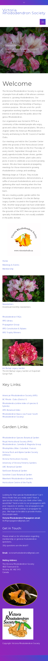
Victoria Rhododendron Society (23, 11)
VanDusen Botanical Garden (14, 471)
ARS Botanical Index (11, 410)
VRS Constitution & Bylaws (14, 328)
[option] (24, 50)
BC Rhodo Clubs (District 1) (14, 399)
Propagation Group (10, 324)
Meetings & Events (10, 265)
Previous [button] (2, 50)
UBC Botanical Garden (12, 467)
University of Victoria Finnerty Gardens (19, 463)
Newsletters (14, 45)
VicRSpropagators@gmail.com (15, 521)
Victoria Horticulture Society (15, 459)
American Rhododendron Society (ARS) (20, 395)
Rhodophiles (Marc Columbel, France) (19, 448)
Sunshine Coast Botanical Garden (17, 474)
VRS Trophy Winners (11, 332)
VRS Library (7, 321)
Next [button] (45, 50)
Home (5, 261)
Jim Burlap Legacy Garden (13, 368)
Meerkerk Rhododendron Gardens (17, 478)
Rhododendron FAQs (11, 317)
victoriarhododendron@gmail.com (24, 553)
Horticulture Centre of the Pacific (17, 482)
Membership (8, 269)
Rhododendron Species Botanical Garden (20, 437)
